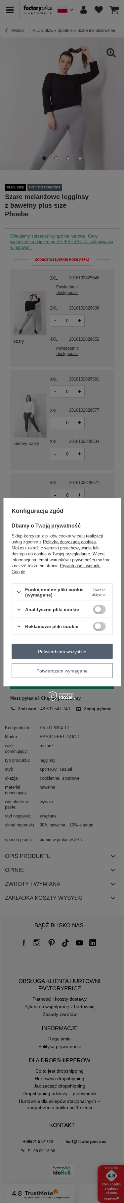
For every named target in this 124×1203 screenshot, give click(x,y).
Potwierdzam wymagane (62, 670)
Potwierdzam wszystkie (62, 651)
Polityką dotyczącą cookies (69, 541)
